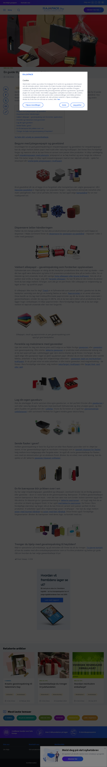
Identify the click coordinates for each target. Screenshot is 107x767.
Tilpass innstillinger (32, 105)
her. (58, 99)
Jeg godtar (77, 105)
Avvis (64, 105)
